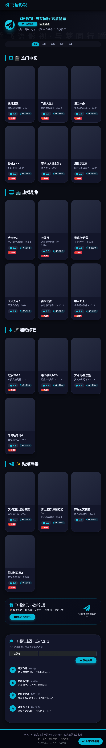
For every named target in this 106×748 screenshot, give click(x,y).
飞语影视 (18, 4)
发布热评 (87, 660)
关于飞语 (42, 739)
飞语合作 (64, 739)
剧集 (53, 44)
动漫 (70, 44)
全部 (35, 44)
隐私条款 (53, 739)
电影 (44, 44)
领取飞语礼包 (24, 617)
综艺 (62, 44)
